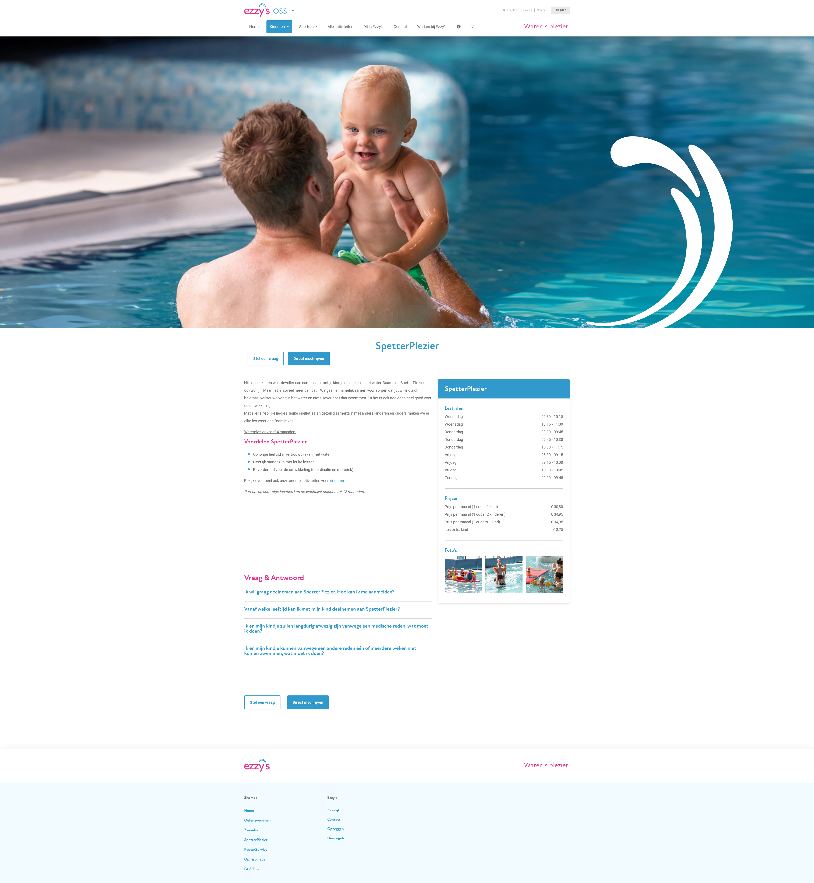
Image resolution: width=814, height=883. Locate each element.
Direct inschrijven (309, 358)
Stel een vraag (265, 358)
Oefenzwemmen (257, 821)
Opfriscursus (254, 860)
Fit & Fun (251, 869)
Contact (541, 10)
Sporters (307, 26)
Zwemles (251, 830)
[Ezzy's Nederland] (257, 10)
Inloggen (560, 9)
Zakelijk (527, 10)
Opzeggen (335, 829)
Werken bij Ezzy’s (432, 26)
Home (254, 26)
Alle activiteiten (340, 26)
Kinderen (278, 26)
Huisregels (335, 838)
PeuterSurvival (256, 850)
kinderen (336, 480)
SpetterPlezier (256, 840)
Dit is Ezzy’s (373, 26)
